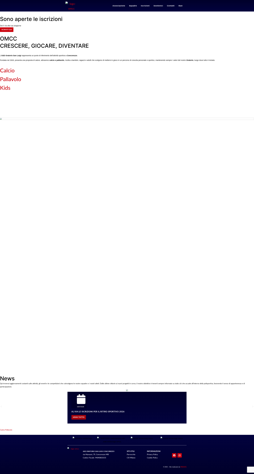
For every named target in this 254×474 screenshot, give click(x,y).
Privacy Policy (152, 454)
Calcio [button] (2, 430)
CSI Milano (131, 458)
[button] (1, 406)
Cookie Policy (152, 458)
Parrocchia (131, 454)
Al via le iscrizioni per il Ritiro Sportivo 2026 (98, 412)
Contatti (171, 6)
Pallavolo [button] (8, 430)
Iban (180, 6)
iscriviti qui (6, 29)
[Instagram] (179, 455)
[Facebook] (174, 455)
